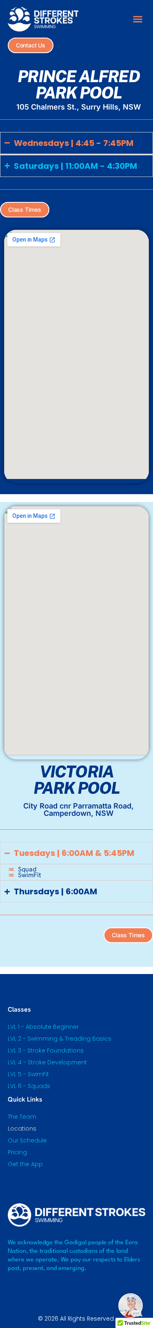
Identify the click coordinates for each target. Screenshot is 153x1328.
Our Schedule (27, 1140)
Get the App (25, 1164)
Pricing (17, 1152)
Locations (22, 1128)
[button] (138, 19)
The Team (22, 1117)
